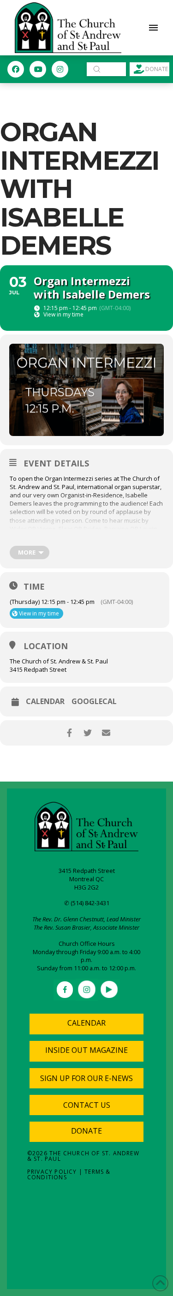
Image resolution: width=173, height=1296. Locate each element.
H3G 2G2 (86, 887)
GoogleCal (94, 701)
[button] (153, 28)
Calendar (45, 701)
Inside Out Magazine (86, 1050)
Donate (86, 1131)
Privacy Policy (52, 1172)
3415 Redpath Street (87, 870)
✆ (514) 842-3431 (86, 903)
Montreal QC (86, 879)
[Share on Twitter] (88, 733)
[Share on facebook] (69, 733)
